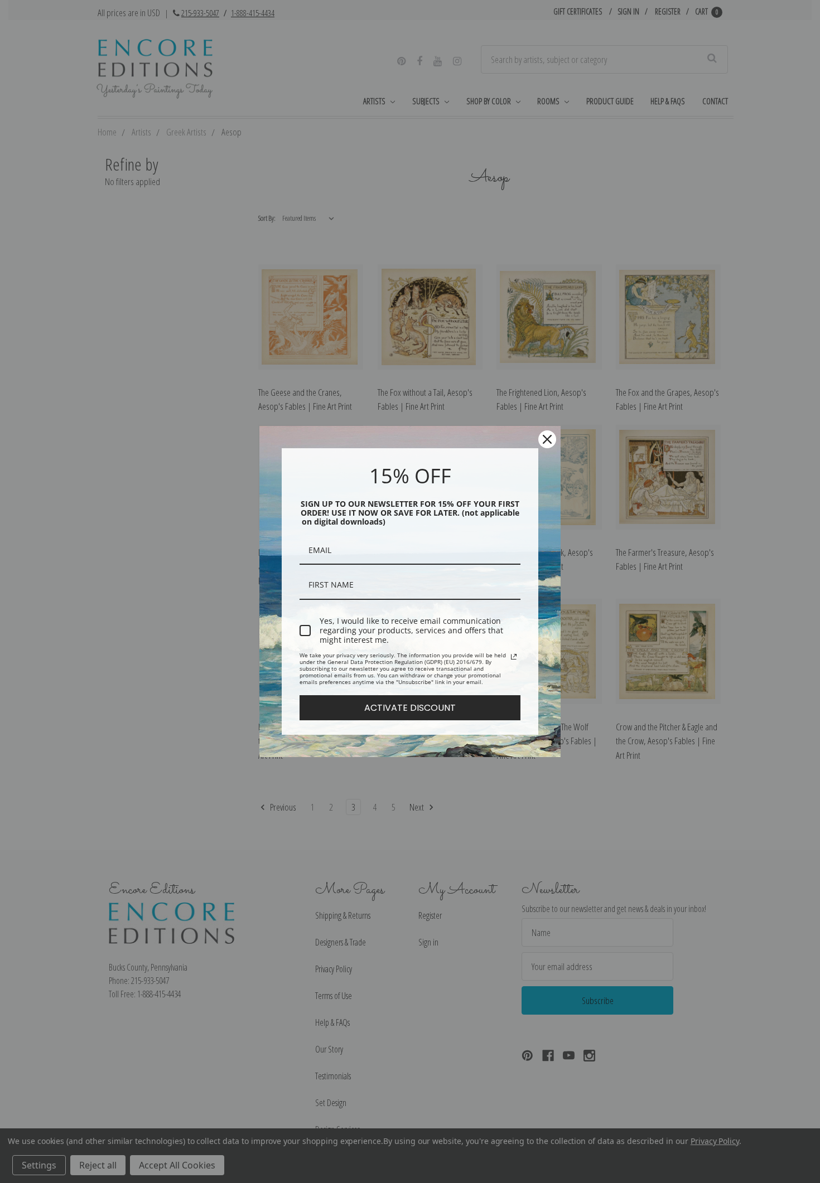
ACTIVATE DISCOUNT (410, 707)
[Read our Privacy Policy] (513, 656)
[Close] (547, 439)
